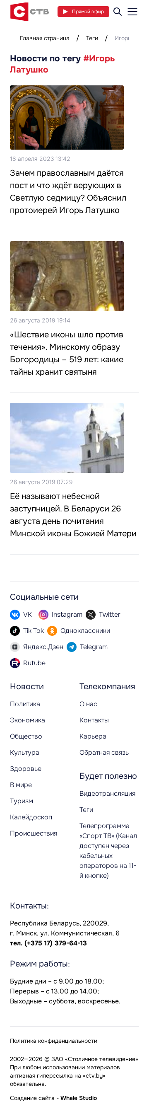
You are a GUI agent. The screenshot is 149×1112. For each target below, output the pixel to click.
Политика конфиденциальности (53, 1040)
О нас (88, 704)
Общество (26, 736)
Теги (92, 38)
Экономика (27, 720)
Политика (25, 704)
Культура (24, 752)
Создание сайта (32, 1098)
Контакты (94, 720)
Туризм (21, 801)
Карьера (92, 736)
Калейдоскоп (31, 817)
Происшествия (33, 833)
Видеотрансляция (107, 793)
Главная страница (45, 38)
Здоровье (25, 768)
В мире (21, 784)
